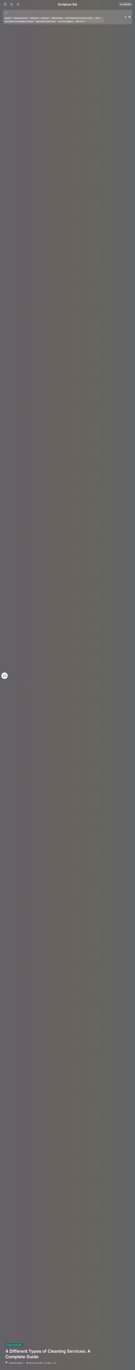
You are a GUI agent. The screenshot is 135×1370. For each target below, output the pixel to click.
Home (97, 18)
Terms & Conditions (65, 21)
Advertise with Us (20, 18)
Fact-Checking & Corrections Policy (79, 18)
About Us (8, 18)
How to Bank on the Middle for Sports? (19, 21)
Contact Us (34, 18)
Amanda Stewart (16, 1363)
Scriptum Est (67, 4)
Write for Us (80, 21)
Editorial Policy (57, 18)
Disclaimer (45, 18)
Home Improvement (15, 1345)
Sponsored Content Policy (46, 21)
